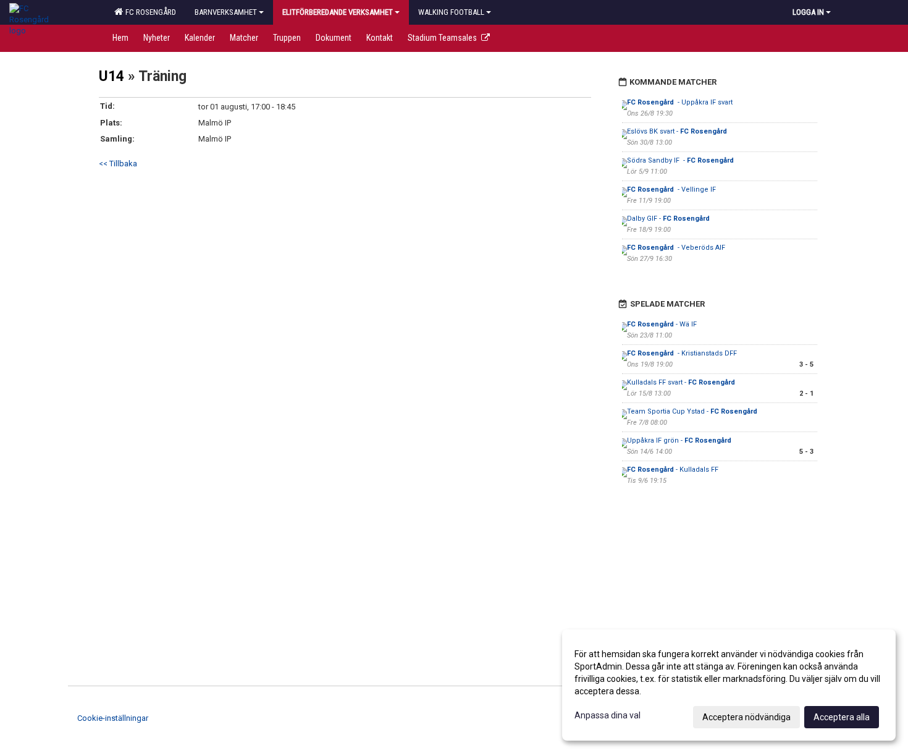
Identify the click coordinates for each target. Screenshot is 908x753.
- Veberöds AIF (676, 248)
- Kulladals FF (672, 470)
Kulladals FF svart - (682, 382)
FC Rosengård (149, 12)
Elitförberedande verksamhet (337, 12)
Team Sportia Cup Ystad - (692, 411)
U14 (111, 76)
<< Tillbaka (118, 163)
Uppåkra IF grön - (680, 440)
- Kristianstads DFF (683, 353)
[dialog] (729, 685)
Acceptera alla (841, 717)
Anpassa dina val (607, 715)
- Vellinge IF (671, 189)
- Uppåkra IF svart (680, 102)
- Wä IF (662, 324)
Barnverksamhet (226, 12)
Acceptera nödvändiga (746, 717)
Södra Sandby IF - (681, 160)
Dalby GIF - (669, 219)
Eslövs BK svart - (678, 131)
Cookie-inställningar (112, 718)
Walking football (451, 12)
